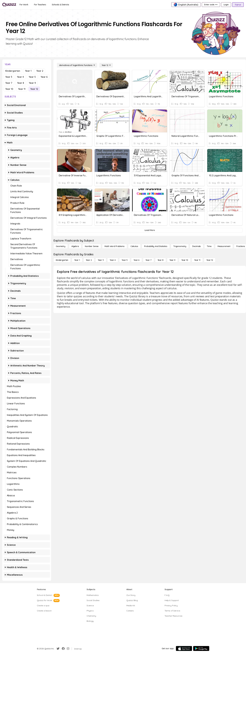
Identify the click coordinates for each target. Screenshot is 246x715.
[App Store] (184, 648)
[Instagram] (68, 648)
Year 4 (20, 76)
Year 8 (20, 82)
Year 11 (21, 89)
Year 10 (9, 89)
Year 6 (44, 76)
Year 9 (32, 82)
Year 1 (28, 70)
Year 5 (32, 76)
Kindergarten (12, 70)
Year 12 (34, 89)
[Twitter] (58, 648)
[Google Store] (201, 648)
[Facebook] (63, 648)
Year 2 (39, 70)
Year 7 (8, 82)
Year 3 (8, 76)
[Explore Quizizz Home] (9, 4)
